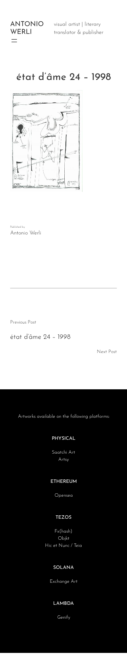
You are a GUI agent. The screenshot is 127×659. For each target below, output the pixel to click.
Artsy (63, 459)
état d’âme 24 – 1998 (40, 337)
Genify (63, 617)
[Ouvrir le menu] (14, 41)
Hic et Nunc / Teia (63, 545)
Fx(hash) (63, 531)
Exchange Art (64, 581)
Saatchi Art (63, 452)
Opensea (64, 495)
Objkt (63, 538)
